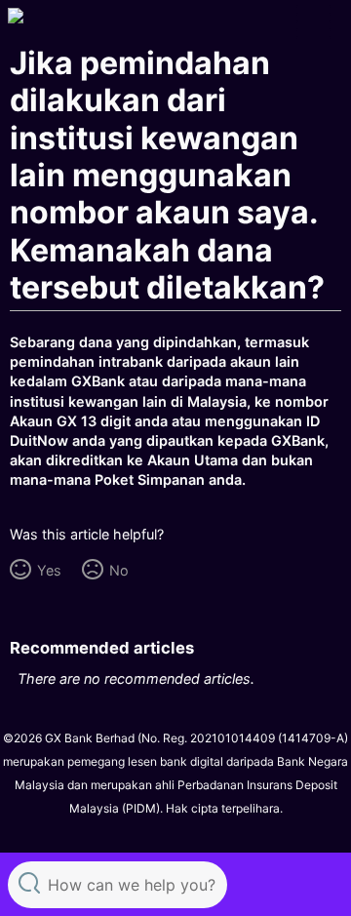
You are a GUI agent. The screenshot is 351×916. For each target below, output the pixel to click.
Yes (48, 570)
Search (29, 882)
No (118, 570)
